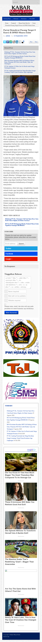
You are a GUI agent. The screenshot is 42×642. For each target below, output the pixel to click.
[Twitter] (28, 636)
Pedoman (16, 18)
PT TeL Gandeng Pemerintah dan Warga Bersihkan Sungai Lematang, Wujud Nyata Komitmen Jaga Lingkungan (20, 71)
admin (8, 36)
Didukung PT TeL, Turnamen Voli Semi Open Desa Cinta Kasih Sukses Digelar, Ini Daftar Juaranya (19, 52)
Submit (21, 243)
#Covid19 (32, 18)
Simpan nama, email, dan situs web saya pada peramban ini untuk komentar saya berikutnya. (19, 307)
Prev (31, 42)
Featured (13, 23)
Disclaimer (24, 18)
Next (36, 42)
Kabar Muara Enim (15, 634)
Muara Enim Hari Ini (24, 23)
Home (6, 23)
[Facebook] (31, 636)
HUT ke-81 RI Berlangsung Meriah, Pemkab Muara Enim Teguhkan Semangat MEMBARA (19, 57)
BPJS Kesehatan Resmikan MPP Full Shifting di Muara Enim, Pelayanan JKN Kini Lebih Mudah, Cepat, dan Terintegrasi (19, 62)
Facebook (9, 254)
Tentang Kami (7, 18)
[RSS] (37, 636)
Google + (9, 259)
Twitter (8, 248)
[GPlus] (34, 636)
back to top (6, 636)
